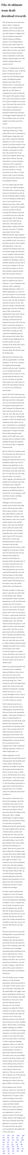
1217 (17, 1137)
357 (3, 1135)
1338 (18, 1148)
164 (8, 1153)
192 (18, 1146)
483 (13, 1148)
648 (18, 1139)
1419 (8, 1135)
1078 (18, 1135)
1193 (4, 1139)
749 (17, 1144)
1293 (7, 1146)
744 (21, 1142)
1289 (22, 1139)
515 (16, 1142)
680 (8, 1137)
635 (3, 1142)
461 (12, 1144)
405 (8, 1151)
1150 (4, 1153)
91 (12, 1142)
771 (13, 1153)
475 (13, 1139)
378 (22, 1137)
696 (21, 1144)
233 (3, 1144)
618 (13, 1151)
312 (8, 1139)
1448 (23, 1135)
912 (3, 1137)
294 (18, 1151)
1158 (4, 1151)
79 (3, 1146)
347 (8, 1142)
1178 (13, 1146)
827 (3, 1148)
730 (12, 1137)
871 (23, 1148)
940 (22, 1151)
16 (21, 1146)
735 (8, 1144)
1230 (8, 1148)
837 (13, 1135)
